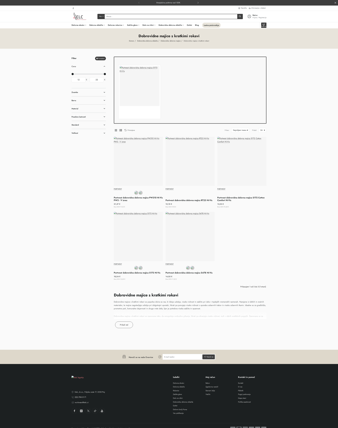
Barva (74, 100)
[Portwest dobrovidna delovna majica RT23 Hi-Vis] (190, 161)
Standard (75, 125)
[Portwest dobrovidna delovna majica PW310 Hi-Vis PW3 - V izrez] (138, 161)
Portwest (118, 189)
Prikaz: (227, 130)
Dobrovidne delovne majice (171, 41)
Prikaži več (124, 324)
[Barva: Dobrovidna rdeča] (192, 268)
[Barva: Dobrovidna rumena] (141, 193)
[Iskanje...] (240, 16)
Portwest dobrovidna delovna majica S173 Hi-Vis (137, 272)
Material (75, 108)
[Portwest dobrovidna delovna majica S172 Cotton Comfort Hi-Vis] (241, 161)
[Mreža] (116, 130)
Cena (74, 66)
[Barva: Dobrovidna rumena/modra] (136, 268)
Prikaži (254, 130)
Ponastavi (101, 58)
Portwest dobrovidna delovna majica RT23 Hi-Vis (189, 200)
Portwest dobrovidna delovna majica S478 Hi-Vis (189, 272)
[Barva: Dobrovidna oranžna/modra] (141, 268)
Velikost (75, 133)
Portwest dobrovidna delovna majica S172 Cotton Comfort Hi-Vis (241, 199)
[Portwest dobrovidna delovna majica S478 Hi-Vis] (190, 236)
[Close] (335, 2)
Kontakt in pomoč (246, 377)
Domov (131, 41)
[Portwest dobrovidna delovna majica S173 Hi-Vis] (139, 86)
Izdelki (176, 377)
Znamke (75, 92)
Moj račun (210, 377)
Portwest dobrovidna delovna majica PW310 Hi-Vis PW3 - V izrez (138, 199)
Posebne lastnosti (79, 116)
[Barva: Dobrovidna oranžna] (136, 193)
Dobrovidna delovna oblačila (147, 41)
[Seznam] (121, 130)
